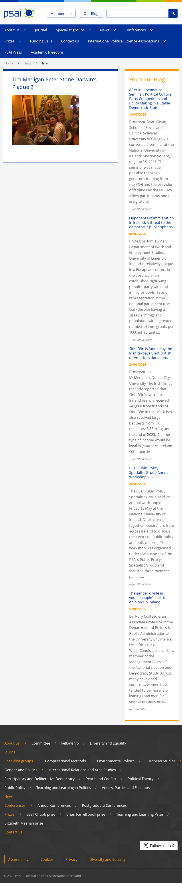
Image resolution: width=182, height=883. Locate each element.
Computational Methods (65, 761)
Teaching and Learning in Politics (63, 787)
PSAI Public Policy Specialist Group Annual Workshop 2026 (149, 472)
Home (9, 63)
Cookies (46, 859)
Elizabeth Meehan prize (23, 823)
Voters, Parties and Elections (126, 787)
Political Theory (140, 778)
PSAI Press (13, 52)
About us (12, 30)
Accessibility (18, 859)
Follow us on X (161, 845)
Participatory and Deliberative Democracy (39, 778)
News (104, 30)
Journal (41, 30)
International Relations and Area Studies (82, 769)
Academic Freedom (47, 52)
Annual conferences (54, 805)
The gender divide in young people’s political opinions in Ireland (148, 597)
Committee (41, 743)
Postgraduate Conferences (104, 805)
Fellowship (70, 743)
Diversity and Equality (108, 743)
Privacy (71, 859)
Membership (61, 13)
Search (173, 13)
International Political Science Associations (123, 41)
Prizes (9, 41)
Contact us (70, 41)
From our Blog (147, 79)
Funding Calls (41, 41)
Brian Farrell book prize (85, 814)
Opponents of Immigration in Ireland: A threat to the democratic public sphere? (151, 222)
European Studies (160, 761)
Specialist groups (70, 30)
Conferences (135, 30)
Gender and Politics (20, 769)
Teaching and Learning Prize (139, 814)
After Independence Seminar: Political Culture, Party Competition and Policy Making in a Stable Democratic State (150, 99)
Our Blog (91, 13)
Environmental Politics (116, 761)
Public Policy (14, 787)
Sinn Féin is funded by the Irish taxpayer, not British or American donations (150, 353)
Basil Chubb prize (40, 814)
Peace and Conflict (101, 778)
